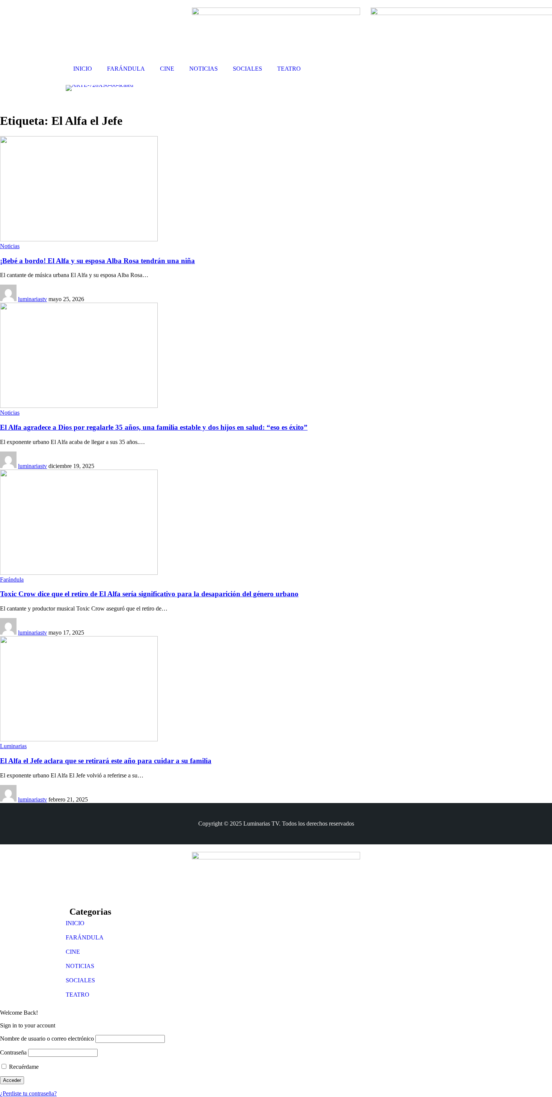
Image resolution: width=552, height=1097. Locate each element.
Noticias (10, 246)
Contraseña (13, 1052)
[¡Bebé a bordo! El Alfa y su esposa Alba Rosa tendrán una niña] (79, 239)
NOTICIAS (80, 966)
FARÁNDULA (85, 937)
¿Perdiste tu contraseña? (28, 1093)
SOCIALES (80, 980)
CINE (73, 952)
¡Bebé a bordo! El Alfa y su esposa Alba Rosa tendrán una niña (97, 261)
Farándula (12, 579)
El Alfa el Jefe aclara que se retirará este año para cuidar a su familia (105, 761)
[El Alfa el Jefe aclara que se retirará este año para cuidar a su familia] (79, 739)
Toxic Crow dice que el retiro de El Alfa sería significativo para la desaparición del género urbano (149, 594)
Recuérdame (23, 1067)
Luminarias (13, 746)
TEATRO (77, 994)
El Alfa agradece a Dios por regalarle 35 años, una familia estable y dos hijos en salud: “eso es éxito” (154, 427)
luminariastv (32, 299)
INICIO (75, 923)
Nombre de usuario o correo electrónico (47, 1038)
